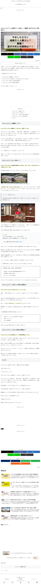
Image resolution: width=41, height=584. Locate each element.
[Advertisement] (20, 18)
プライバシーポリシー (20, 580)
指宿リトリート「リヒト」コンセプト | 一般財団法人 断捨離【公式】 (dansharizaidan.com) (15, 183)
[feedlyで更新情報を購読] (30, 461)
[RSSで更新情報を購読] (20, 463)
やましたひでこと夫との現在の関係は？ (20, 116)
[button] (27, 57)
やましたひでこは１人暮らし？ (19, 112)
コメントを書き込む (20, 566)
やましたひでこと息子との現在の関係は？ (21, 114)
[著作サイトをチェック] (10, 461)
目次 (19, 108)
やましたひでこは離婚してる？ (19, 111)
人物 (2, 428)
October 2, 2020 (18, 241)
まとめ (14, 117)
